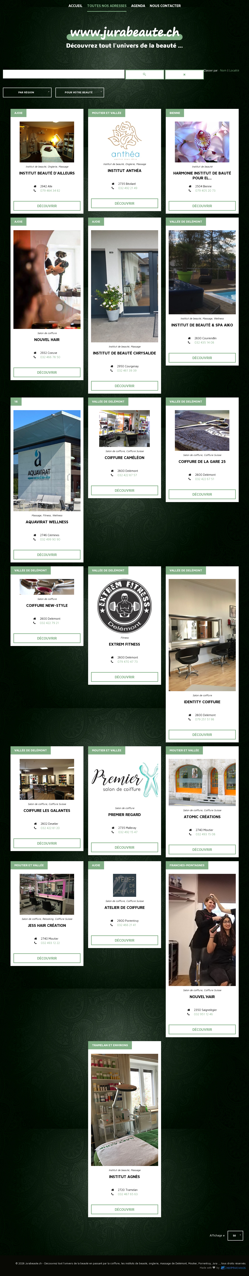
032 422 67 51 (204, 479)
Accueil (75, 6)
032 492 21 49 (127, 188)
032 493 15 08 (205, 834)
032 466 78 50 (50, 357)
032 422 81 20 (50, 828)
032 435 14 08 (204, 342)
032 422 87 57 (127, 475)
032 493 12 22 (50, 943)
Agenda (138, 6)
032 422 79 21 (49, 623)
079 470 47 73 (127, 661)
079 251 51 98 (204, 719)
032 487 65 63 (128, 1194)
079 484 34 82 (50, 190)
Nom (223, 70)
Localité (234, 70)
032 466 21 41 (126, 925)
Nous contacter (165, 6)
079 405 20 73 (205, 190)
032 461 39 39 (127, 370)
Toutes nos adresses (106, 6)
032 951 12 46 (203, 1014)
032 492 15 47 (128, 832)
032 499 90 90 (50, 539)
